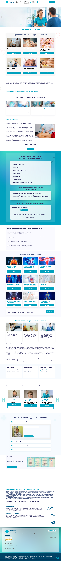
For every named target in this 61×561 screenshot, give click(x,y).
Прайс (25, 5)
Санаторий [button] (21, 5)
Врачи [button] (35, 5)
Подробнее (14, 53)
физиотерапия (24, 530)
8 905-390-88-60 (26, 2)
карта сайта (36, 536)
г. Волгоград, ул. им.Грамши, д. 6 (50, 532)
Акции (38, 5)
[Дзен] (9, 535)
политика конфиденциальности (11, 545)
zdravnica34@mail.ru (27, 3)
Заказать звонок (51, 1)
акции (35, 530)
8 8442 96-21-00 (26, 1)
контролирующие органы (9, 548)
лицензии (7, 550)
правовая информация (9, 543)
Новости (41, 5)
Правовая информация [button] (52, 5)
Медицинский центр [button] (15, 5)
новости (35, 533)
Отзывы (45, 5)
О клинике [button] (8, 5)
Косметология (30, 5)
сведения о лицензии (27, 557)
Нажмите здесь (24, 209)
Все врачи (52, 382)
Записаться (14, 404)
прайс (23, 533)
